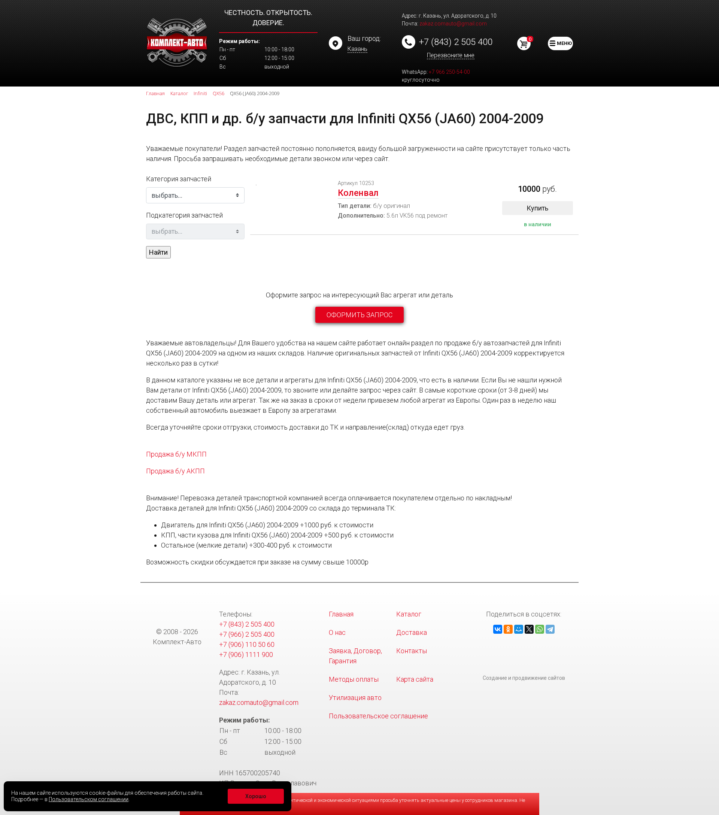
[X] (529, 629)
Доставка (411, 632)
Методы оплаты (354, 679)
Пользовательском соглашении (88, 799)
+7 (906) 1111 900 (246, 654)
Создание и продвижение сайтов (524, 678)
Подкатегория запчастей (184, 215)
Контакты (411, 651)
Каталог (408, 614)
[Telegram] (550, 629)
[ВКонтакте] (497, 629)
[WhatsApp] (539, 629)
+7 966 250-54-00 (449, 72)
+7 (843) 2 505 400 (455, 42)
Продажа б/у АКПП (175, 471)
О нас (337, 632)
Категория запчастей (178, 179)
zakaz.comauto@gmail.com (453, 24)
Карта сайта (414, 679)
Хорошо (255, 796)
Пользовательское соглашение (378, 716)
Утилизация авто (355, 698)
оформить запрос (359, 315)
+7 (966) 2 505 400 (246, 634)
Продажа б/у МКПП (176, 454)
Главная (341, 614)
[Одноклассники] (508, 629)
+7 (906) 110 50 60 (246, 644)
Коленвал (358, 193)
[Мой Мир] (518, 629)
